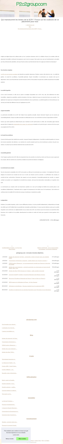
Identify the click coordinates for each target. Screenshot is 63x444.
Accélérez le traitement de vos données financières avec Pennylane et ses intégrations (30, 289)
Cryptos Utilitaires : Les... (8, 369)
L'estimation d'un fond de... (8, 327)
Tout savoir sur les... (7, 394)
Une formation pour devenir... (9, 324)
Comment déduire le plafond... (9, 390)
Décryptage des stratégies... (9, 432)
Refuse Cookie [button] (10, 438)
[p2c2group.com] (31, 8)
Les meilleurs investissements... (9, 435)
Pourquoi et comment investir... (9, 425)
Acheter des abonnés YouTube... (10, 338)
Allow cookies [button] (22, 438)
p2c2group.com (30, 25)
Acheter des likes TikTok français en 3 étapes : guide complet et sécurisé (26, 270)
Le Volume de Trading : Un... (9, 362)
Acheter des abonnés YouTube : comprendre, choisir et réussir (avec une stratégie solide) (29, 257)
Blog (30, 26)
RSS (43, 440)
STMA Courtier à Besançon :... (9, 345)
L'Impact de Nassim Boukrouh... (9, 408)
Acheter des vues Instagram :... (9, 348)
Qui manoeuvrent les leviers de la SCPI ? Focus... (30, 28)
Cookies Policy (37, 440)
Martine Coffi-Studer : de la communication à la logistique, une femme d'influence (47, 248)
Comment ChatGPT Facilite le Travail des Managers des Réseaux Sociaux (27, 274)
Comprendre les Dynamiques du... (10, 411)
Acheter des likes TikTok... (8, 352)
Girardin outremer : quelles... (9, 387)
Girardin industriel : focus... (8, 383)
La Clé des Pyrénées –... (8, 401)
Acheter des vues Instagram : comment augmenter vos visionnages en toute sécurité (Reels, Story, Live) (29, 268)
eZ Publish (46, 440)
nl (35, 442)
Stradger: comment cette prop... (9, 422)
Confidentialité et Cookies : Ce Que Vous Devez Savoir (12, 248)
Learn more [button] (16, 434)
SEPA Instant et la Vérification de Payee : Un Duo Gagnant (23, 282)
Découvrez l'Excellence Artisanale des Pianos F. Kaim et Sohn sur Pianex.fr (27, 278)
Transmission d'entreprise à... (9, 341)
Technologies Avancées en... (9, 359)
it (34, 442)
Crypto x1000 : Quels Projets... (9, 366)
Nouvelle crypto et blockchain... (9, 373)
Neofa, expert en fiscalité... (8, 380)
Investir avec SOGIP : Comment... (10, 429)
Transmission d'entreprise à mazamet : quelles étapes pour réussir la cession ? (28, 260)
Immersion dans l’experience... (9, 414)
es (31, 442)
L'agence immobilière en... (8, 331)
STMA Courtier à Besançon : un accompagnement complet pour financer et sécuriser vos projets (29, 264)
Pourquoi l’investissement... (8, 404)
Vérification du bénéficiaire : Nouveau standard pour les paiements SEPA (26, 286)
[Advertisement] (30, 41)
